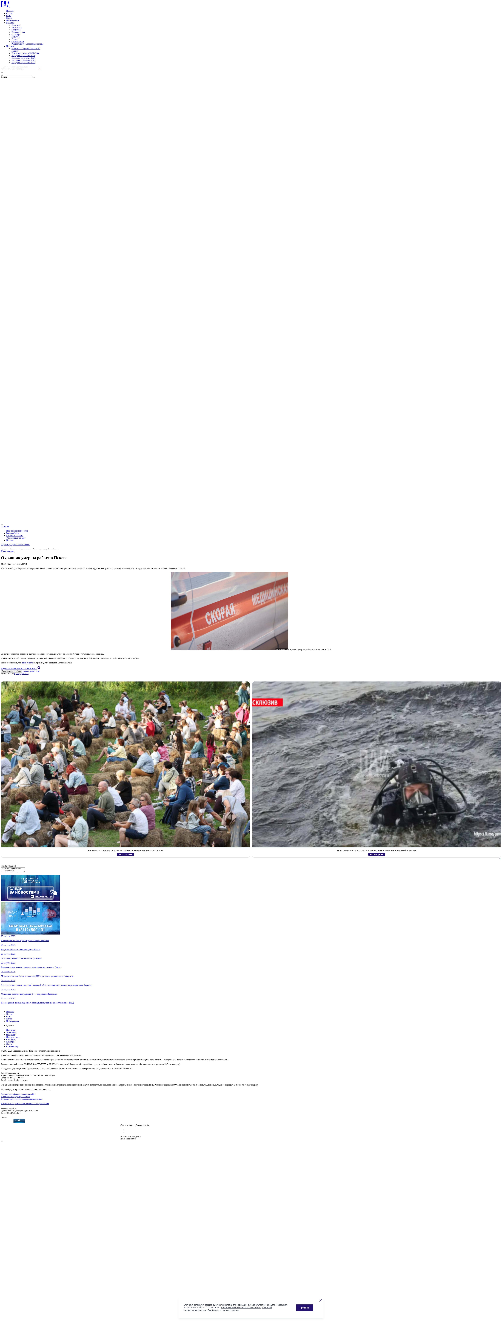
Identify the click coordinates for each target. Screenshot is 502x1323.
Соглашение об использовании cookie (18, 1094)
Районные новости (14, 535)
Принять (305, 1307)
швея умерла (27, 663)
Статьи (9, 13)
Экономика (17, 27)
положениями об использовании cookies (241, 1307)
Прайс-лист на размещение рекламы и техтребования (25, 1103)
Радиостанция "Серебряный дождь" (28, 44)
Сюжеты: (5, 526)
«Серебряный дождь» (15, 538)
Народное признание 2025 (23, 55)
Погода (9, 540)
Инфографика (12, 20)
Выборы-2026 (12, 533)
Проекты (10, 46)
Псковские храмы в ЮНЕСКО (25, 53)
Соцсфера (16, 34)
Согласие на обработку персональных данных (21, 1099)
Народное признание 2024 (23, 58)
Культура (15, 37)
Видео (9, 18)
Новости (10, 11)
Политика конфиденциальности (15, 1096)
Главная (4, 549)
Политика (16, 25)
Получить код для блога (11, 671)
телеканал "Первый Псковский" (26, 48)
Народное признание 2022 (23, 63)
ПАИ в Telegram (8, 866)
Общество (16, 30)
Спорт (14, 39)
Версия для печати (31, 671)
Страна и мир (18, 41)
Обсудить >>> (22, 673)
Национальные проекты (17, 531)
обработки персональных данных (223, 1310)
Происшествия (18, 32)
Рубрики (10, 23)
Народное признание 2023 (23, 60)
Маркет (15, 51)
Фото (8, 15)
